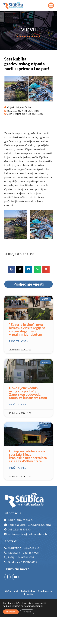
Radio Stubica (28, 591)
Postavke (27, 611)
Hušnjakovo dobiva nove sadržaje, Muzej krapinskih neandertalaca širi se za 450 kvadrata (28, 456)
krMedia (28, 594)
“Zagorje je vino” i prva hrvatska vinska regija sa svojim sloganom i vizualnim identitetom (27, 329)
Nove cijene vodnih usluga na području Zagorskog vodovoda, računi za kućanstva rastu (28, 393)
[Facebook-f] (7, 577)
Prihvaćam (11, 611)
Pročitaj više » (18, 341)
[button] (51, 5)
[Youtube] (15, 577)
